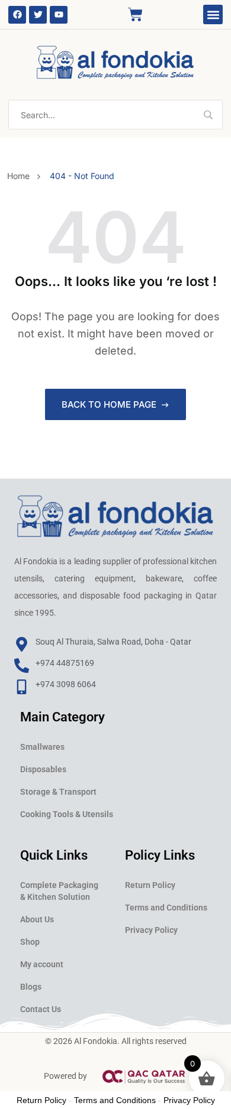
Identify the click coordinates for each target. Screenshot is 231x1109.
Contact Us (40, 1009)
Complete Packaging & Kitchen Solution (59, 891)
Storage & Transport (58, 791)
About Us (37, 919)
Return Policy (150, 885)
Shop (30, 942)
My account (41, 964)
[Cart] (135, 14)
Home (20, 176)
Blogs (30, 986)
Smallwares (42, 747)
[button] (213, 14)
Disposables (43, 769)
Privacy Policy (151, 930)
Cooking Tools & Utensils (66, 814)
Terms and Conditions (166, 907)
